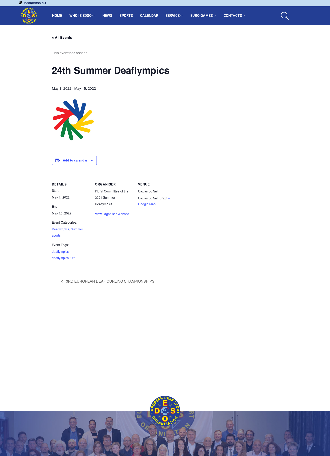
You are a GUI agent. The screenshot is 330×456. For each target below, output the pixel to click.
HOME (57, 15)
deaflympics (60, 251)
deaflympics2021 (64, 257)
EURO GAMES (201, 15)
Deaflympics (60, 229)
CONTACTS (233, 15)
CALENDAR (149, 15)
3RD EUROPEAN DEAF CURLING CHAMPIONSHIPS (109, 281)
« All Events (62, 37)
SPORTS (126, 15)
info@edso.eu (35, 3)
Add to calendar (75, 160)
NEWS (107, 15)
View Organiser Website (112, 214)
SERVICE (172, 15)
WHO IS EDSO (80, 15)
